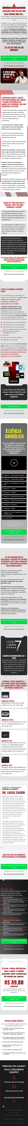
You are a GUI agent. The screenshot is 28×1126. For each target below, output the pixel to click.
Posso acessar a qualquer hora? (12, 1049)
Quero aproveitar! (14, 406)
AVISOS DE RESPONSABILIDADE (14, 1115)
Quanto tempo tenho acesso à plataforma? (12, 1045)
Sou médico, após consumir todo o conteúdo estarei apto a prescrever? (14, 1038)
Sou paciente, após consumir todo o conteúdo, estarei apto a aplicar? (14, 1033)
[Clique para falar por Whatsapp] (14, 1078)
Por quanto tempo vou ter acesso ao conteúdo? (14, 1053)
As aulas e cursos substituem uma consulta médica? (13, 1029)
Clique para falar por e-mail (14, 1091)
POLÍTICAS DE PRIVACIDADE (14, 1110)
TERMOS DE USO (14, 1112)
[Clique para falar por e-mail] (14, 1087)
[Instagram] (14, 1101)
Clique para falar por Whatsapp (14, 1082)
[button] (14, 76)
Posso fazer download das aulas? (13, 1042)
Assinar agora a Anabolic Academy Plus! (14, 58)
